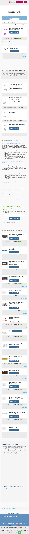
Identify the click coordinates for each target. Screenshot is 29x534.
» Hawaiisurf (24, 272)
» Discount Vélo (24, 298)
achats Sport (11, 24)
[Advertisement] (14, 64)
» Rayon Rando (24, 339)
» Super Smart (24, 352)
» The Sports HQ (24, 286)
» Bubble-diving (24, 407)
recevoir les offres (15, 218)
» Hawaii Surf (24, 392)
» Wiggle (25, 244)
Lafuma (6, 491)
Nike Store (6, 490)
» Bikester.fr (25, 313)
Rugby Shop (7, 493)
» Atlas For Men (24, 378)
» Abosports (24, 257)
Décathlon (6, 488)
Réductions (20, 2)
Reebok (6, 494)
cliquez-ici (14, 532)
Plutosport (6, 492)
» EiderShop (25, 327)
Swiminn (6, 496)
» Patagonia (24, 56)
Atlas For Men (7, 489)
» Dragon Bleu (24, 422)
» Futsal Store (24, 366)
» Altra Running (24, 435)
